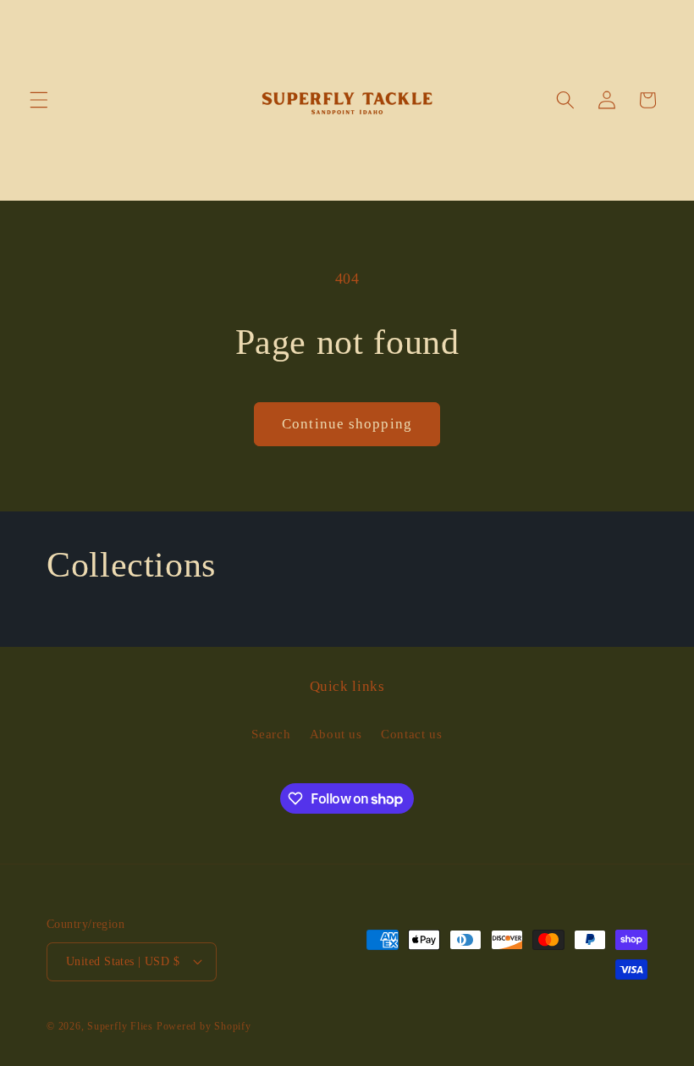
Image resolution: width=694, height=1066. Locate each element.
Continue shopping (347, 424)
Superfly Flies (120, 1026)
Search (270, 733)
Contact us (412, 733)
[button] (39, 100)
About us (336, 733)
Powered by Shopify (204, 1026)
